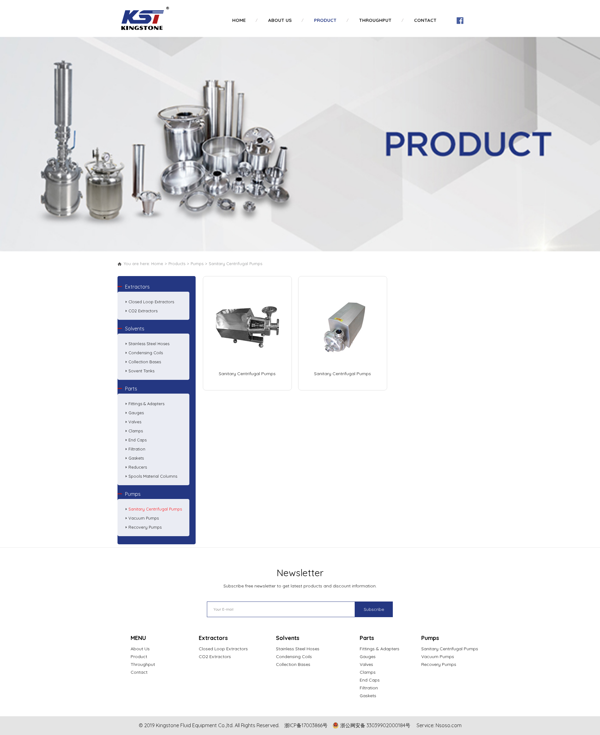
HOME (239, 20)
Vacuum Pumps (143, 518)
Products (176, 263)
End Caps (137, 439)
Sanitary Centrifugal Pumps (235, 263)
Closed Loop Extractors (151, 301)
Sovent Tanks (141, 370)
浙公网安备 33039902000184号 (375, 725)
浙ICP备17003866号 (306, 725)
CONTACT (425, 20)
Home (157, 263)
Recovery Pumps (145, 527)
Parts (131, 388)
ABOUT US (280, 20)
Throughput (143, 664)
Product (139, 656)
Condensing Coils (145, 352)
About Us (140, 649)
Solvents (134, 328)
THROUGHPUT (375, 20)
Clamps (135, 430)
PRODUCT (325, 20)
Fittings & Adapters (146, 403)
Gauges (136, 412)
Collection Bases (144, 361)
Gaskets (136, 458)
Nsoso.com (449, 725)
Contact (139, 672)
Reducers (137, 467)
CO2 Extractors (143, 310)
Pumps (197, 263)
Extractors (137, 287)
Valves (134, 421)
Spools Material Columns (152, 476)
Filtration (136, 448)
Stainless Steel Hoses (148, 343)
